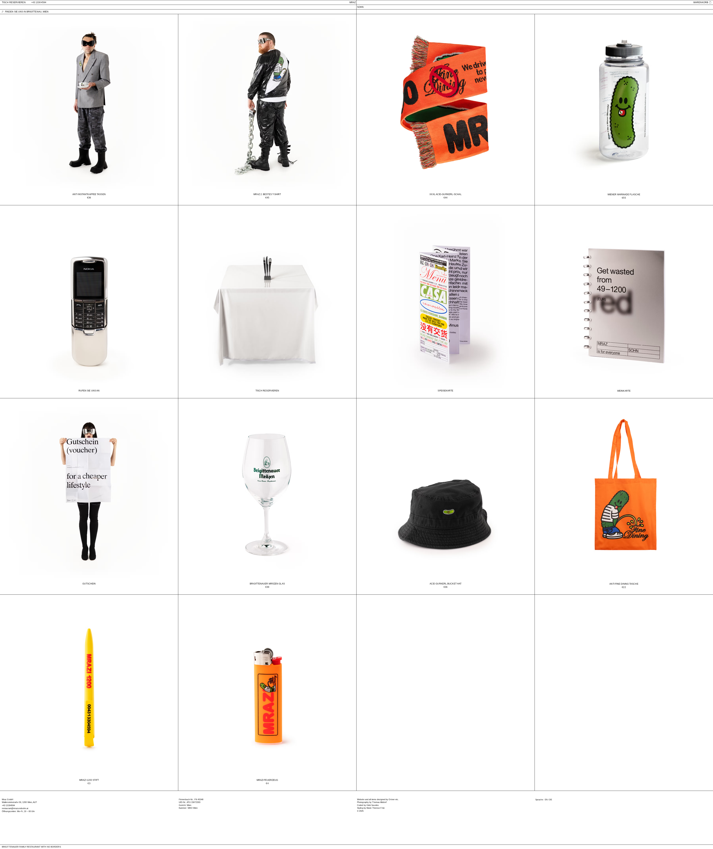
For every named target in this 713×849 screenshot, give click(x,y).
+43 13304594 (38, 2)
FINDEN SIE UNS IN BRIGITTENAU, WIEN (27, 11)
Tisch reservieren (14, 2)
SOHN (360, 7)
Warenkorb (700, 2)
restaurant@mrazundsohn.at (15, 808)
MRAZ (352, 2)
